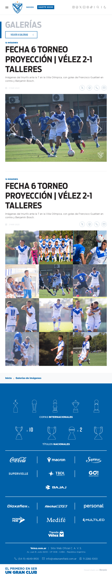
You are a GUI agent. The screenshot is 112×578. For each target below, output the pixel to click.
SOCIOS (30, 7)
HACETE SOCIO (45, 7)
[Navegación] (7, 7)
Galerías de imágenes (28, 378)
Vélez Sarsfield (18, 7)
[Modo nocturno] (102, 7)
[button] (82, 87)
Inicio (8, 378)
